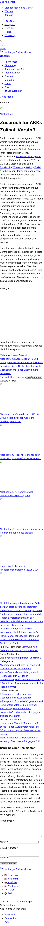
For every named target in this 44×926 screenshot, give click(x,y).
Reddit (28, 167)
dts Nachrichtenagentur (28, 156)
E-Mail (37, 167)
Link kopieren (36, 377)
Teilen (29, 377)
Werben (9, 11)
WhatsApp (10, 35)
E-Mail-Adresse (9, 848)
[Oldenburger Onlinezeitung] (15, 869)
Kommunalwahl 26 (14, 69)
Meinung (9, 80)
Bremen (9, 76)
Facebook (10, 21)
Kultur (8, 83)
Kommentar (7, 820)
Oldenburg (10, 65)
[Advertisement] (22, 315)
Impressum (10, 914)
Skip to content (8, 1)
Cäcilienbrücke (30, 650)
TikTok (8, 31)
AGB (7, 922)
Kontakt (9, 15)
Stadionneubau (14, 650)
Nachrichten (11, 61)
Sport (7, 87)
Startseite (5, 377)
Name (4, 842)
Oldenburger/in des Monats (19, 7)
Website (4, 857)
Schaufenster (14, 90)
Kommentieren (18, 377)
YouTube (9, 28)
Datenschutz (11, 918)
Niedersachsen (12, 72)
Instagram (10, 24)
